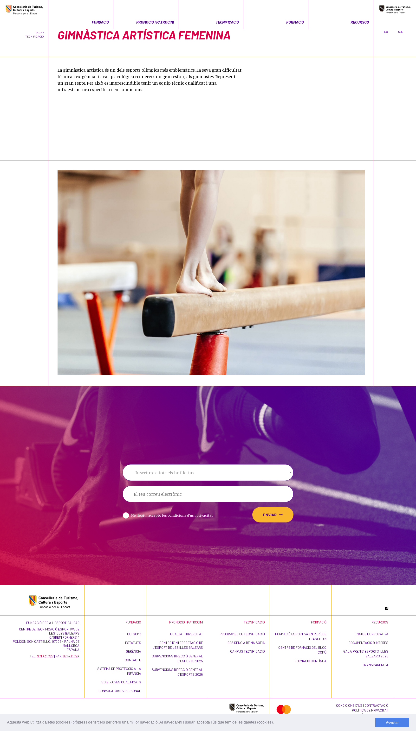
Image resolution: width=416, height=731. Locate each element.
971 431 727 (45, 656)
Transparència (375, 665)
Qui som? (134, 634)
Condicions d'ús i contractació (362, 705)
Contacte (133, 660)
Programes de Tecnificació (242, 634)
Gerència (133, 651)
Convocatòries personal (119, 691)
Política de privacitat (370, 710)
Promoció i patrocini (155, 22)
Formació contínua (310, 661)
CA (400, 32)
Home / (39, 33)
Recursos (360, 22)
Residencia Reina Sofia (246, 643)
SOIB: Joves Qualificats (121, 682)
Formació (295, 22)
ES (386, 32)
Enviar (270, 514)
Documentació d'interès (368, 643)
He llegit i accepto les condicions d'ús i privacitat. (172, 515)
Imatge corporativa (372, 634)
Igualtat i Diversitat (186, 634)
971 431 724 (71, 656)
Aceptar (392, 722)
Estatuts (133, 643)
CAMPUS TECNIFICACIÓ (247, 651)
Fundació (100, 22)
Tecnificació (227, 22)
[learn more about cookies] (275, 723)
